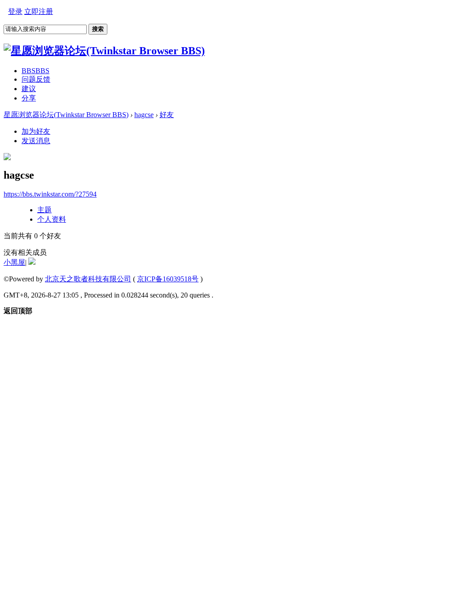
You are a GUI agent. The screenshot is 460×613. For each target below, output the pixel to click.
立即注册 (38, 11)
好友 (166, 114)
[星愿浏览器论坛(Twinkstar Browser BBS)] (104, 51)
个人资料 (51, 219)
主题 (44, 210)
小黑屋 (14, 262)
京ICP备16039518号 (168, 279)
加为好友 (36, 131)
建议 (29, 88)
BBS (35, 70)
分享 (29, 98)
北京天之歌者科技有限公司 (88, 279)
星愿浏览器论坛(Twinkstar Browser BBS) (66, 114)
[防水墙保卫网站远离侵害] (31, 262)
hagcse (144, 114)
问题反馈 (36, 79)
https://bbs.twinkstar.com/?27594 (50, 194)
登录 (15, 11)
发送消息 (36, 140)
